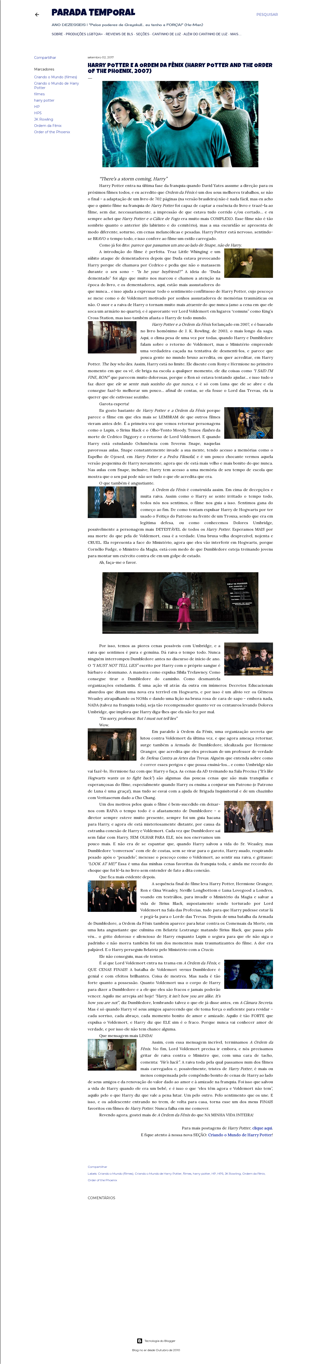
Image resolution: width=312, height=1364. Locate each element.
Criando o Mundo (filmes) (55, 77)
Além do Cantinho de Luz (205, 34)
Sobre (57, 34)
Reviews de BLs (119, 34)
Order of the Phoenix (52, 132)
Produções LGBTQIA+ (84, 34)
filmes (39, 94)
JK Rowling (43, 119)
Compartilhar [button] (45, 57)
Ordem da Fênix (47, 125)
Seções (142, 34)
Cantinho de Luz (166, 34)
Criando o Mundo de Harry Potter (158, 1173)
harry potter (44, 100)
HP (37, 107)
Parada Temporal (93, 13)
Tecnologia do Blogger (160, 1341)
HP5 (37, 113)
